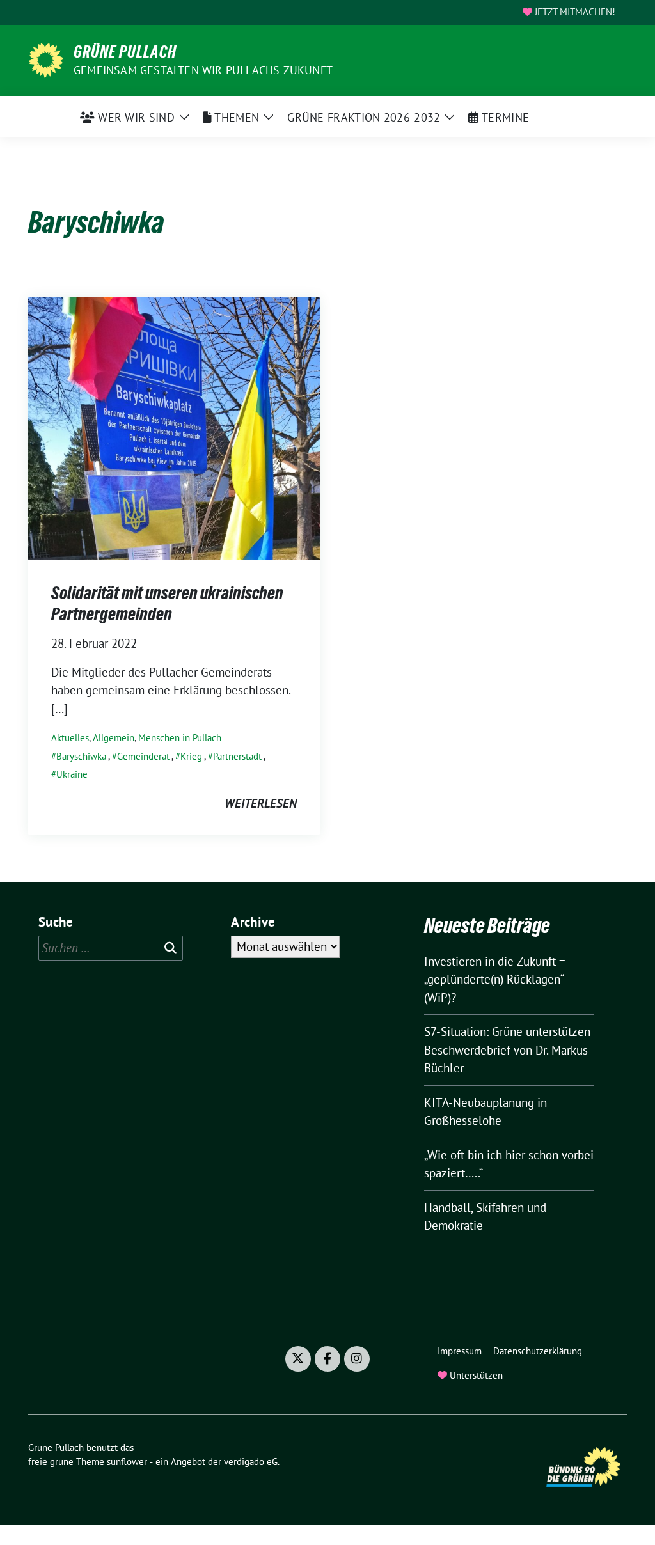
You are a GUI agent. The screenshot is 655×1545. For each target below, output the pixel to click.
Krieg (191, 756)
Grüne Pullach (125, 51)
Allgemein (113, 738)
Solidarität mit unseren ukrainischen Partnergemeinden (167, 603)
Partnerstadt (237, 756)
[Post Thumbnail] (174, 426)
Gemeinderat (143, 756)
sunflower (127, 1461)
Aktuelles (70, 738)
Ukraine (72, 774)
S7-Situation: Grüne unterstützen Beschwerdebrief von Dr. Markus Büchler (507, 1050)
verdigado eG (251, 1461)
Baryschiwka (81, 756)
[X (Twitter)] (298, 1359)
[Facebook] (327, 1359)
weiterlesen (261, 803)
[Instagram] (357, 1359)
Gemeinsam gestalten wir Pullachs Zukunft (203, 70)
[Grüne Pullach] (45, 59)
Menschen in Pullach (179, 738)
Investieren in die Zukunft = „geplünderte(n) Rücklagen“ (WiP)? (494, 979)
